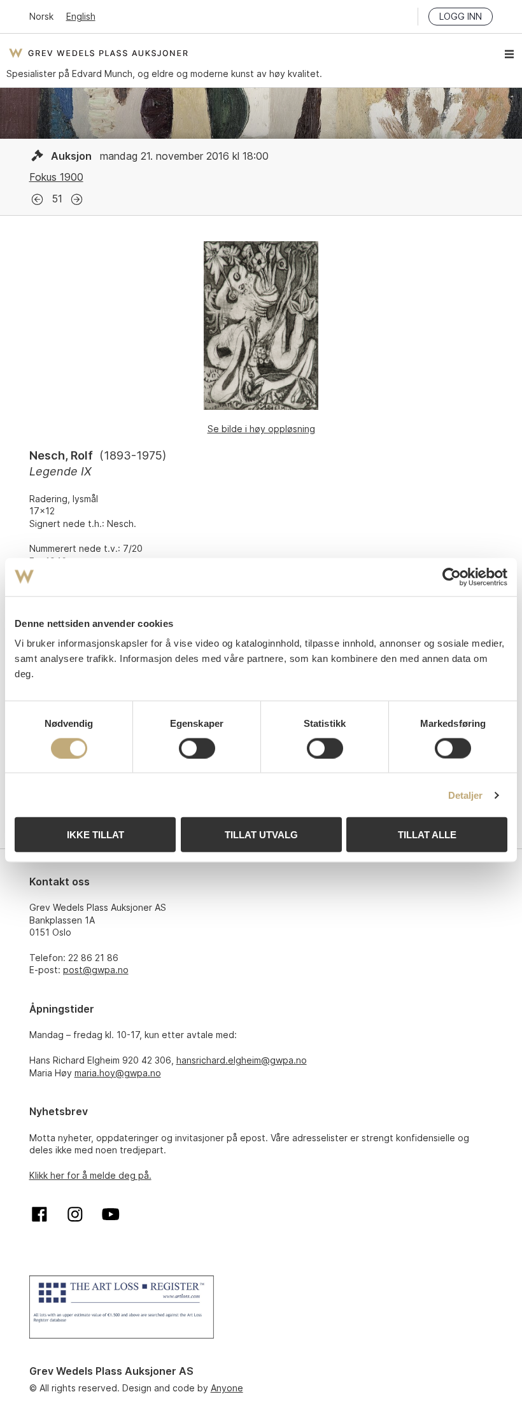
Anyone (227, 1387)
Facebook (39, 1214)
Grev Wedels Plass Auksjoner (98, 52)
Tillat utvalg (261, 834)
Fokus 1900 (56, 177)
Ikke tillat (95, 834)
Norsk (41, 16)
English (80, 16)
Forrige (37, 199)
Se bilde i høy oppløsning (261, 428)
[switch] (197, 748)
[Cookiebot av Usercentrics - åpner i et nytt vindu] (451, 576)
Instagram (75, 1214)
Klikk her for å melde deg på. (90, 1175)
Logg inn (460, 16)
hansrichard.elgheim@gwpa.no (241, 1060)
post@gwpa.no (96, 969)
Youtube (111, 1214)
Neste (77, 199)
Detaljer (465, 794)
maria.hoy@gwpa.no (117, 1072)
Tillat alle (427, 834)
